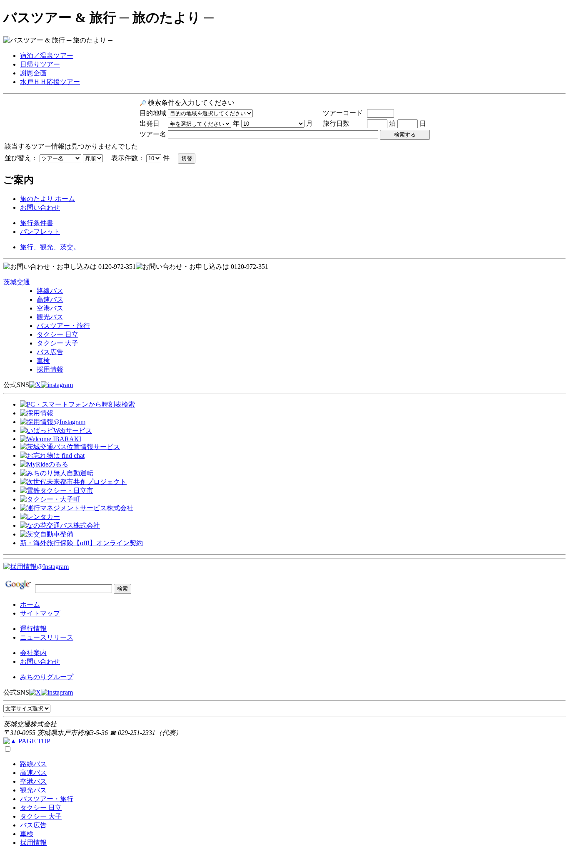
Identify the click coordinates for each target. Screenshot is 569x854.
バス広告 (50, 351)
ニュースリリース (46, 637)
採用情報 (50, 369)
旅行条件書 (36, 222)
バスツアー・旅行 (63, 325)
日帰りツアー (40, 64)
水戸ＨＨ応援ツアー (50, 81)
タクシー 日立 (57, 334)
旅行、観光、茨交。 (50, 247)
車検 (43, 360)
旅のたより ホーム (47, 198)
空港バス (50, 308)
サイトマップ (40, 613)
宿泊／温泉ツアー (46, 55)
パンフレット (40, 231)
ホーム (30, 604)
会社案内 (33, 652)
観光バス (50, 316)
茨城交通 (16, 281)
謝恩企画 (33, 73)
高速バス (50, 299)
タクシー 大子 (57, 343)
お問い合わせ (40, 207)
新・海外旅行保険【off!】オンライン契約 (81, 542)
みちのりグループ (46, 676)
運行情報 (33, 628)
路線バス (50, 290)
